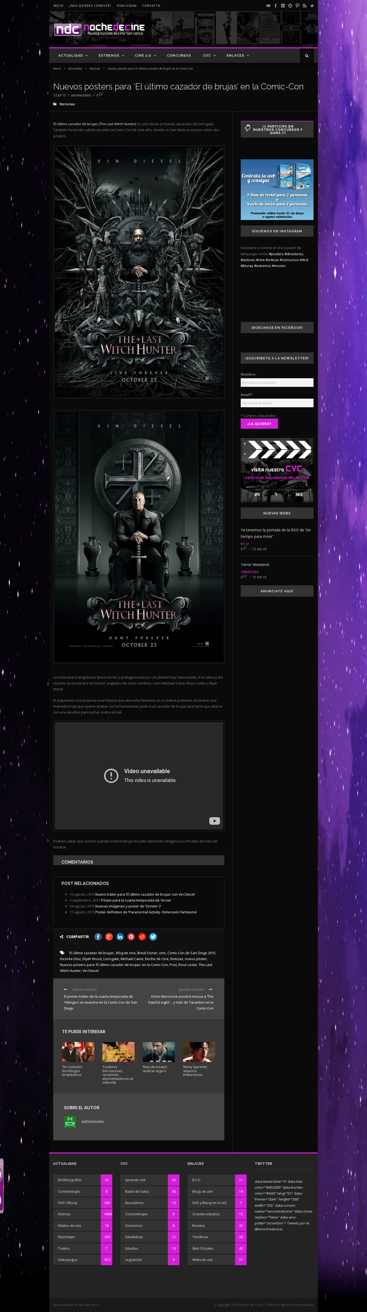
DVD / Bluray (67, 1203)
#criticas (272, 259)
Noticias (94, 68)
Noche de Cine (157, 958)
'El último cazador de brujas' (91, 952)
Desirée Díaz (70, 958)
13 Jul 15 (59, 95)
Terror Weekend (255, 564)
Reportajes (66, 1237)
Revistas (198, 1225)
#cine (260, 259)
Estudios (131, 1248)
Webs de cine (202, 1259)
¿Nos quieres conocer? (90, 6)
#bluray (247, 265)
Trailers (64, 1248)
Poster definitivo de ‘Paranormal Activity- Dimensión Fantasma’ (146, 912)
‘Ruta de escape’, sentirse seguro (155, 1069)
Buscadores (134, 1203)
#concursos (289, 259)
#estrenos (262, 265)
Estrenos (109, 55)
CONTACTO (151, 6)
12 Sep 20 (259, 549)
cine (162, 952)
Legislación (133, 1259)
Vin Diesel (90, 970)
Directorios (133, 1225)
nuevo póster (196, 958)
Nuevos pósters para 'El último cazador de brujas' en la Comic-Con (114, 964)
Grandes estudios (206, 1214)
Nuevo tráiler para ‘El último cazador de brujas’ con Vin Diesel (145, 894)
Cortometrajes (69, 1191)
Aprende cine (135, 1180)
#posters (276, 253)
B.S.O (245, 544)
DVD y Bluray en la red (209, 1203)
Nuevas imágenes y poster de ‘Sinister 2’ (128, 906)
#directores (294, 253)
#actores (248, 259)
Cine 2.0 (143, 55)
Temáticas (250, 572)
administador (81, 95)
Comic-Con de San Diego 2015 (191, 952)
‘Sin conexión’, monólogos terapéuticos (72, 1071)
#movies (279, 265)
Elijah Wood (92, 958)
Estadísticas (134, 1237)
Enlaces (235, 55)
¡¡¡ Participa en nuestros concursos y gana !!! (278, 130)
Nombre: (248, 374)
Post (173, 964)
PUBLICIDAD (127, 6)
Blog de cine (126, 952)
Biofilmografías (69, 1180)
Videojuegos (67, 1259)
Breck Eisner (147, 952)
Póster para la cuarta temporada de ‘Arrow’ (136, 900)
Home (57, 68)
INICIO (58, 6)
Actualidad (71, 55)
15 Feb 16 (259, 577)
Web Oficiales (202, 1248)
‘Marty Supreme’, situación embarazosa (195, 1071)
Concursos (179, 55)
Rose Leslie (187, 964)
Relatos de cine (69, 1225)
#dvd (304, 259)
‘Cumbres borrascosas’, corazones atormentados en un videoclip (118, 1075)
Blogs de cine (202, 1191)
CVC (207, 55)
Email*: (247, 394)
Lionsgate (111, 958)
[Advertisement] (251, 33)
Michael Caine (132, 958)
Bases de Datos (137, 1191)
